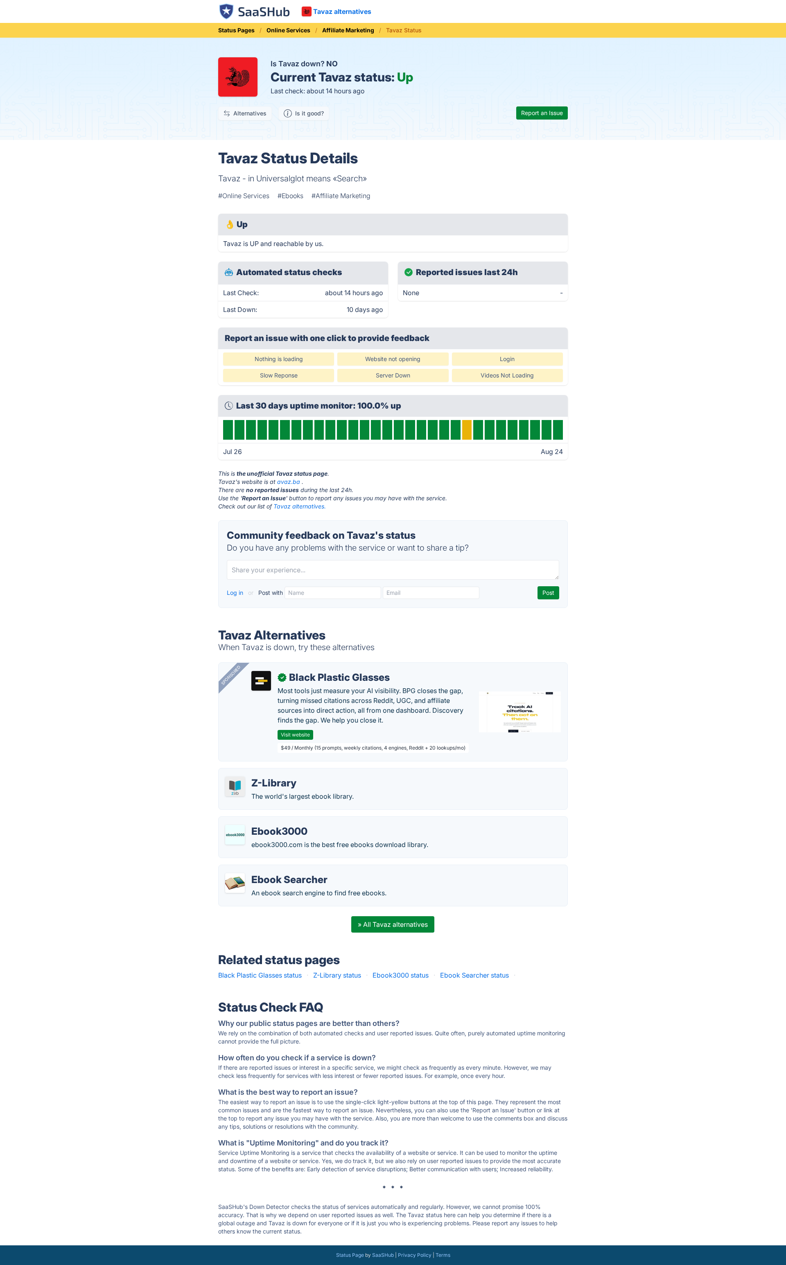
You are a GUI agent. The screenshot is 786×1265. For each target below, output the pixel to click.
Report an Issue (542, 112)
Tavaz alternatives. (299, 506)
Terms (443, 1255)
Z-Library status (337, 975)
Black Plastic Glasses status (260, 975)
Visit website (295, 735)
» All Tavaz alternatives (393, 924)
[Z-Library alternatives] (235, 786)
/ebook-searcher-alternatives (269, 870)
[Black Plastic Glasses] (261, 681)
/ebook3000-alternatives (263, 822)
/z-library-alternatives (258, 773)
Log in (236, 592)
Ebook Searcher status (474, 975)
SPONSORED (231, 675)
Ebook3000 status (401, 975)
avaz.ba (288, 481)
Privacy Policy (414, 1255)
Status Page (350, 1255)
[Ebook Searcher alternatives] (235, 883)
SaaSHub (383, 1255)
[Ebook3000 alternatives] (235, 835)
